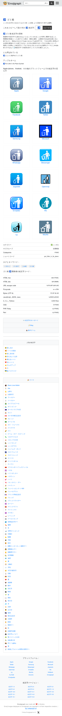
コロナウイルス (11, 437)
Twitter (45, 114)
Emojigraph (14, 3)
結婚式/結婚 (10, 631)
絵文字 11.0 (50, 689)
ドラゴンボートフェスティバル (16, 467)
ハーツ (8, 479)
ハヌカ (8, 470)
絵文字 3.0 (50, 686)
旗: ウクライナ (10, 371)
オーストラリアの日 (13, 409)
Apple (16, 90)
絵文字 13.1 (11, 694)
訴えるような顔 (11, 356)
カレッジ (9, 419)
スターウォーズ (11, 452)
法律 (8, 607)
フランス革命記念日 (13, 494)
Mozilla (45, 234)
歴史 (8, 598)
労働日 (8, 534)
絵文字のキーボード (31, 320)
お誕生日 (9, 394)
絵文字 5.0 (31, 689)
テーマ (31, 380)
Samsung (16, 138)
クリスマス (10, 428)
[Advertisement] (31, 11)
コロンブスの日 (11, 440)
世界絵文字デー (11, 522)
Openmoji (45, 186)
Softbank (50, 672)
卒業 (8, 540)
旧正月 (8, 588)
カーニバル (10, 422)
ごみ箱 (24, 266)
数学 (8, 585)
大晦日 (8, 564)
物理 (8, 613)
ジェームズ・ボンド (13, 449)
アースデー (10, 397)
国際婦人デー (10, 549)
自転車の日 (10, 640)
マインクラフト (11, 506)
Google (45, 90)
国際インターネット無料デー (16, 546)
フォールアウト (11, 491)
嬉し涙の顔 (9, 353)
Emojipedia (11, 677)
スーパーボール (11, 461)
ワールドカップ (11, 519)
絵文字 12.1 (31, 692)
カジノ (8, 412)
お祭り (8, 391)
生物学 (8, 619)
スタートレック (11, 455)
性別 (8, 576)
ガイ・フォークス (12, 425)
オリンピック (10, 406)
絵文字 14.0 (31, 694)
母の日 (8, 601)
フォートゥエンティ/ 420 (14, 488)
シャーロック (10, 443)
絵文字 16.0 (31, 697)
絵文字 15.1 (11, 697)
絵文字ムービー (11, 634)
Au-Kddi (11, 675)
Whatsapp (16, 162)
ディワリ (9, 464)
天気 (8, 567)
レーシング (10, 516)
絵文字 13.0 (50, 692)
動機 (8, 537)
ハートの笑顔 (10, 351)
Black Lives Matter (12, 385)
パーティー (10, 485)
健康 (8, 525)
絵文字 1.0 (12, 686)
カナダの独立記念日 (13, 415)
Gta (7, 388)
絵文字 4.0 (12, 689)
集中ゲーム (31, 330)
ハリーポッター (11, 473)
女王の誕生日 (10, 570)
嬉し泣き (9, 348)
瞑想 (8, 622)
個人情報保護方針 (31, 708)
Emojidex (16, 210)
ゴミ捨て (16, 266)
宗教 (8, 573)
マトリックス (10, 510)
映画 (8, 591)
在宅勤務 (9, 555)
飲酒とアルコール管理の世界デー (17, 649)
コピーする (47, 27)
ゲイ (8, 431)
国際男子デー (10, 552)
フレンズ (9, 497)
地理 (8, 558)
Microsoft (45, 138)
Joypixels (16, 186)
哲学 (8, 543)
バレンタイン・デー (13, 482)
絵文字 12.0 (11, 692)
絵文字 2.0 (31, 686)
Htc (45, 210)
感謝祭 (8, 582)
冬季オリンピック (12, 531)
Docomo (31, 675)
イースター (10, 400)
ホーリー (9, 503)
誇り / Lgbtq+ (10, 643)
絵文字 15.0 (50, 694)
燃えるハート (10, 359)
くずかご (7, 266)
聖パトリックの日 (12, 637)
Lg (16, 234)
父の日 (8, 610)
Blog (31, 325)
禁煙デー (9, 625)
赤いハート (9, 362)
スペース (9, 458)
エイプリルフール (12, 403)
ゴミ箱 (32, 266)
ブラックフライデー (13, 500)
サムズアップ (10, 365)
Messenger (45, 162)
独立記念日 (10, 616)
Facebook (16, 114)
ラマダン (9, 513)
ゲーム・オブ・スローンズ (15, 434)
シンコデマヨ (10, 446)
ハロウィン (10, 476)
